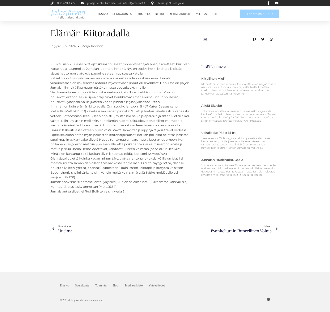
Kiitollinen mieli (213, 78)
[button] (254, 39)
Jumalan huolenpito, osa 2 (222, 160)
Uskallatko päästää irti (218, 133)
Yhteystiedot (207, 13)
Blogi (159, 13)
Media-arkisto (180, 13)
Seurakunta (122, 13)
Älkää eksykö (211, 105)
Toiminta (143, 13)
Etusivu (102, 13)
